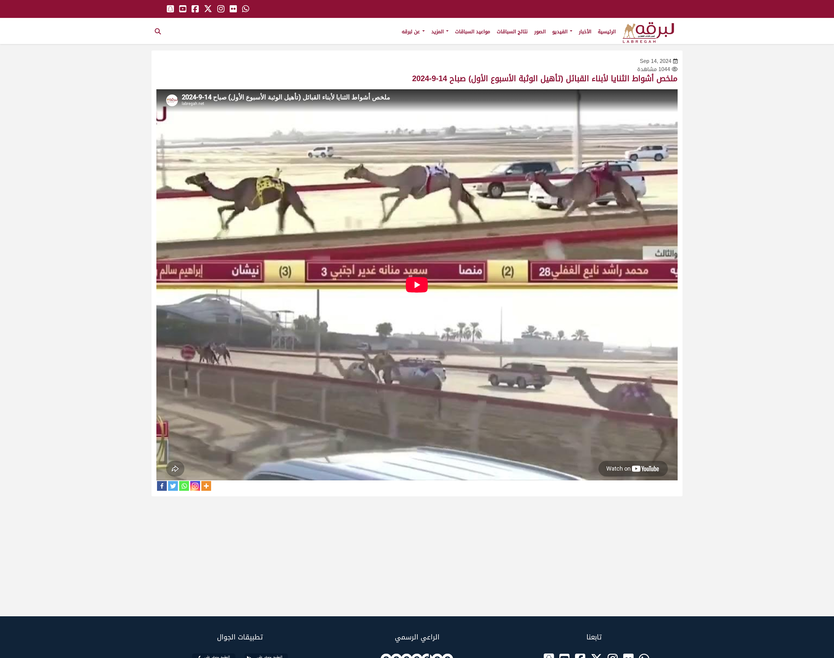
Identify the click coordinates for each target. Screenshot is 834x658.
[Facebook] (162, 486)
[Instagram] (195, 486)
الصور (540, 31)
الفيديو (560, 31)
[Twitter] (173, 486)
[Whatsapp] (184, 486)
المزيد (438, 31)
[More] (206, 486)
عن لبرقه (412, 31)
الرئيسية (607, 31)
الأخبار (585, 31)
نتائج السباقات (512, 31)
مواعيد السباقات (472, 31)
